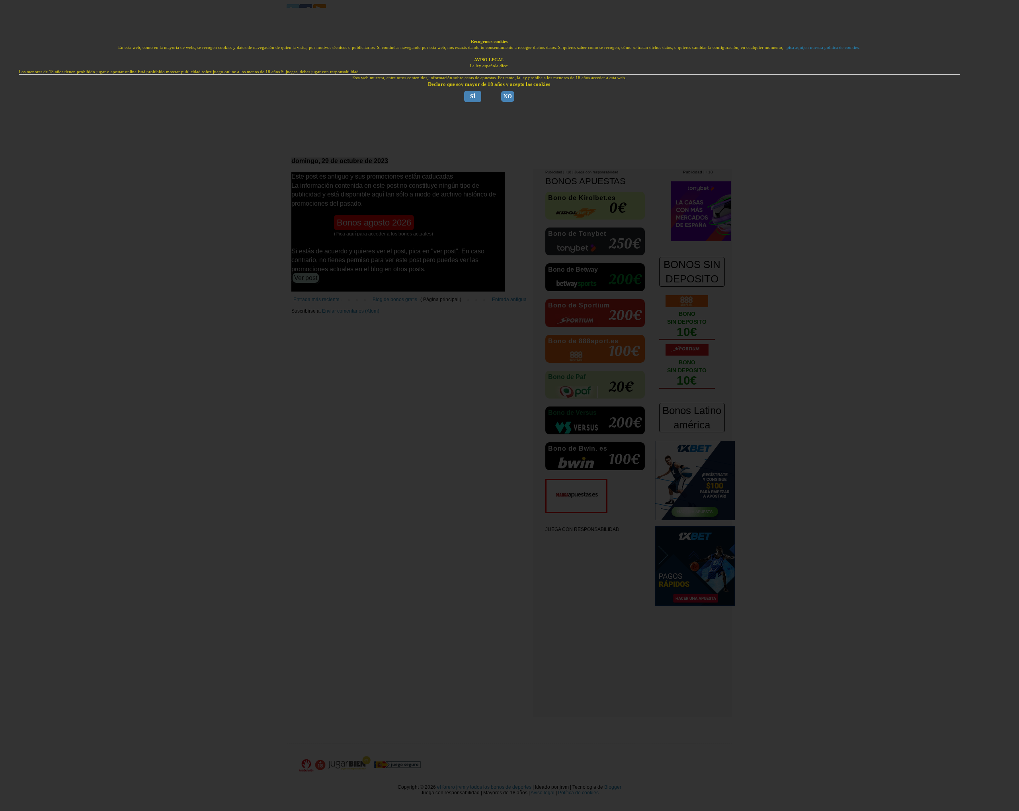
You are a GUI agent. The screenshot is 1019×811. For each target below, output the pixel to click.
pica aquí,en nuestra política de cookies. (823, 47)
